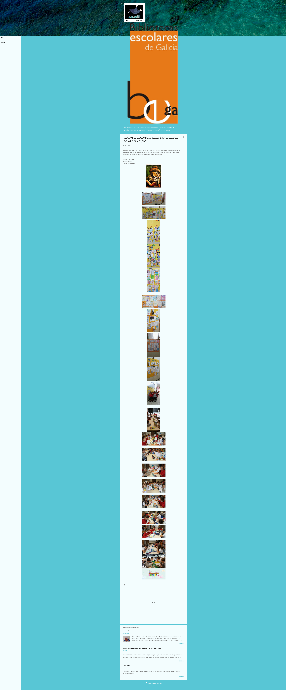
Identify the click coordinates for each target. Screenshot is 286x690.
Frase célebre (126, 666)
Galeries (157, 686)
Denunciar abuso (5, 47)
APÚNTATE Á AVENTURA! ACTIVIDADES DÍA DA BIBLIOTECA (141, 648)
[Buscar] (186, 4)
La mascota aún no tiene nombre (131, 631)
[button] (183, 137)
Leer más (181, 643)
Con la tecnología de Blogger (154, 683)
